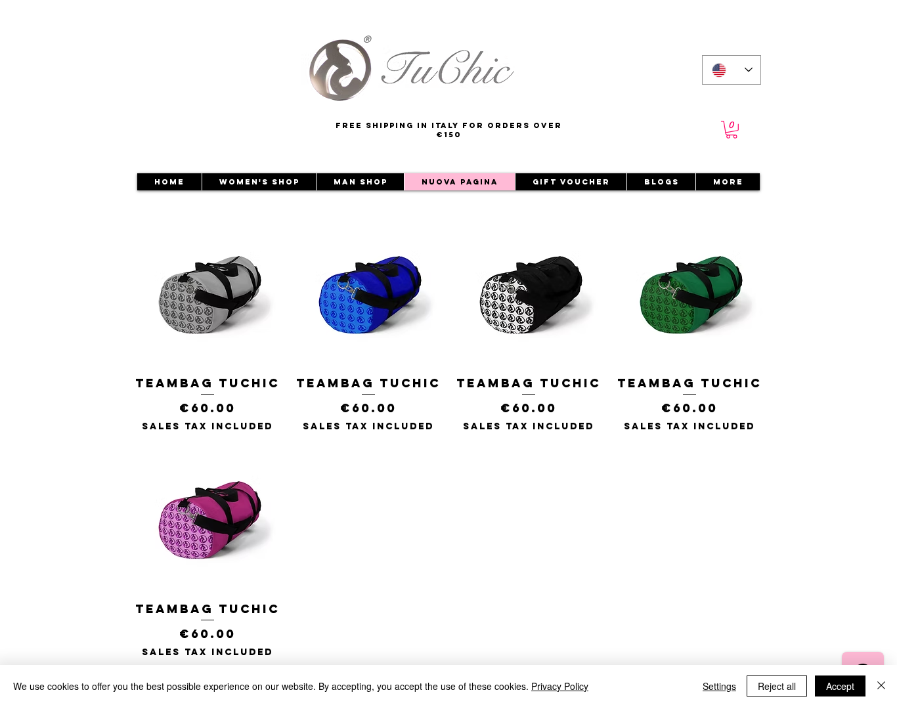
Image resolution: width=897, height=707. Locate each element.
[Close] (881, 685)
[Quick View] (208, 293)
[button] (731, 130)
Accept (840, 686)
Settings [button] (719, 686)
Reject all (777, 686)
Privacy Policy (559, 686)
